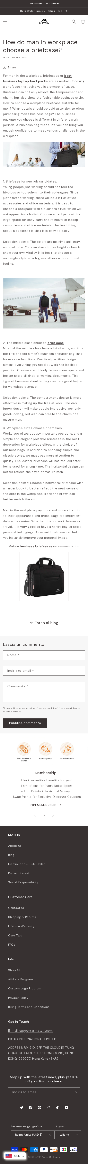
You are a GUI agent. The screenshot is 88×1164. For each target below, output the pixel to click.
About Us (15, 846)
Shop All (14, 970)
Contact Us (16, 908)
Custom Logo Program (24, 988)
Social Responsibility (23, 882)
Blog (11, 855)
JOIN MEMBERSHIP (42, 805)
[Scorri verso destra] (53, 815)
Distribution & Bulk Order (26, 864)
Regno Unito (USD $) (29, 1134)
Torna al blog (47, 622)
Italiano (64, 1134)
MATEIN (38, 1157)
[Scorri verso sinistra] (34, 815)
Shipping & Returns (22, 917)
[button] (5, 21)
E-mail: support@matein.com (30, 1031)
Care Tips (15, 935)
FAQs (11, 944)
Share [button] (12, 67)
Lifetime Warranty (21, 926)
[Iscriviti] (75, 1092)
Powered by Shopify (51, 1157)
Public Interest (18, 873)
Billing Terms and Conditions (29, 1007)
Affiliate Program (20, 979)
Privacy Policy (18, 998)
